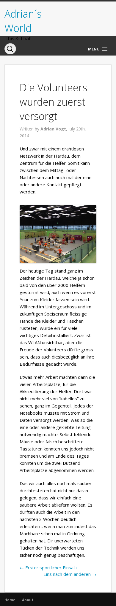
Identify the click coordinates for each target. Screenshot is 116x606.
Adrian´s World (23, 21)
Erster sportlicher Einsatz (49, 567)
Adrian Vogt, (54, 129)
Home (9, 599)
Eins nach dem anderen (69, 574)
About (27, 599)
